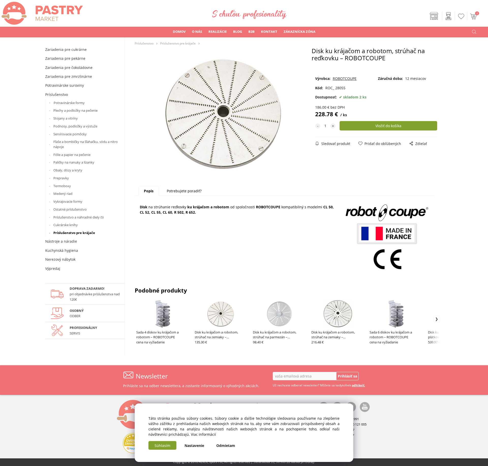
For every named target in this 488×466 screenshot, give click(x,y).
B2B (251, 31)
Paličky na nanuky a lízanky (73, 162)
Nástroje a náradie (61, 241)
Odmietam (225, 445)
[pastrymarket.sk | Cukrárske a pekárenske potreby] (41, 11)
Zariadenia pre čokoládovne (69, 67)
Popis (149, 190)
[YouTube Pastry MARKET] (364, 406)
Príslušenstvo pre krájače (74, 232)
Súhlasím (162, 445)
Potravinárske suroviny (64, 85)
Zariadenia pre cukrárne (66, 49)
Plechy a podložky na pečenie (75, 110)
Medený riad (62, 193)
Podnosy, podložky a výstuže (75, 126)
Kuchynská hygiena (61, 250)
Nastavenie (194, 445)
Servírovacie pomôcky (70, 134)
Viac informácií (203, 434)
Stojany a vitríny (65, 118)
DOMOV (179, 31)
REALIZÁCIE (217, 31)
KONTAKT (269, 31)
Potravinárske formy (69, 102)
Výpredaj (52, 268)
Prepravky (61, 178)
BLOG (237, 31)
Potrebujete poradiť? (184, 190)
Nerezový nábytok (60, 259)
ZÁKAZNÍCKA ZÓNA (299, 31)
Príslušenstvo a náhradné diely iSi (78, 217)
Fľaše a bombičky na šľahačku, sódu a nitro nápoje (85, 144)
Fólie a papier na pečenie (71, 154)
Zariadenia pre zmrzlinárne (68, 76)
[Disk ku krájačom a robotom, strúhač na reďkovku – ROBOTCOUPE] (223, 114)
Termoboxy (62, 186)
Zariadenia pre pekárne (65, 58)
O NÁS (197, 31)
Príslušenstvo (56, 94)
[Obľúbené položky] (461, 16)
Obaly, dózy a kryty (67, 170)
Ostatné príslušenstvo (70, 209)
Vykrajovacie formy (67, 201)
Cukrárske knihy (65, 225)
